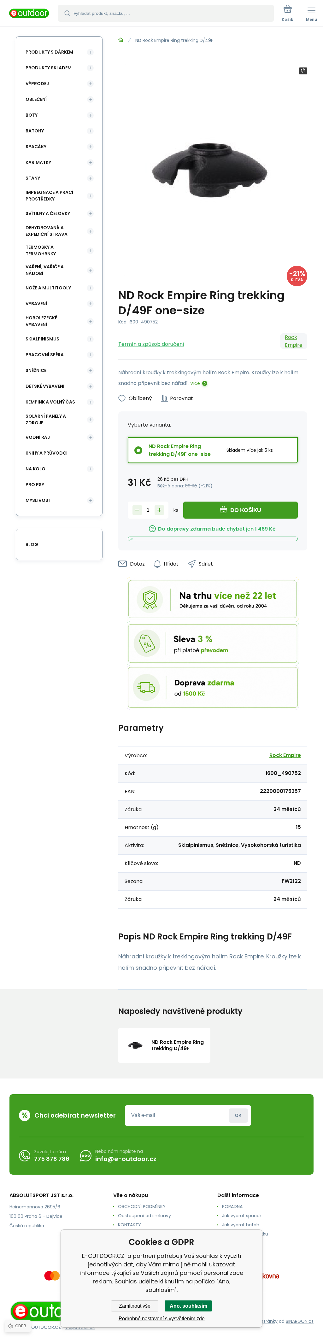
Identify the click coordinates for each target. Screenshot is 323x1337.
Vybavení (36, 303)
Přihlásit (238, 1115)
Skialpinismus (42, 339)
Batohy (35, 131)
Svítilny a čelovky (48, 213)
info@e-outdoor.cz (125, 1158)
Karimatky (38, 162)
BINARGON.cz (300, 1321)
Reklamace (234, 1243)
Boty (32, 115)
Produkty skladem (49, 68)
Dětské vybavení (45, 386)
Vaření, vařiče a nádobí (45, 270)
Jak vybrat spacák (242, 1215)
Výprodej (37, 83)
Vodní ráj (38, 437)
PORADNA (232, 1206)
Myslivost (38, 500)
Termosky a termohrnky (41, 250)
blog (32, 544)
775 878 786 (51, 1159)
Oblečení (36, 99)
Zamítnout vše (134, 1306)
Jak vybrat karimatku (245, 1234)
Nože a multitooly (48, 288)
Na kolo (35, 469)
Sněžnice (36, 370)
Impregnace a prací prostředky (49, 195)
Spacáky (36, 146)
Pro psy (35, 484)
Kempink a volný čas (50, 402)
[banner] (29, 14)
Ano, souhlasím (188, 1306)
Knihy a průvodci (47, 453)
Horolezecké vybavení (41, 321)
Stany (33, 178)
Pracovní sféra (45, 355)
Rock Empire (293, 341)
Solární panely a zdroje (46, 419)
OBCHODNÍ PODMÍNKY (142, 1206)
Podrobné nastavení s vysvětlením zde (162, 1318)
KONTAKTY (129, 1225)
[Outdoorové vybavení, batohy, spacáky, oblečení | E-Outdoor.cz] (120, 40)
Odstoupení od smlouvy (144, 1215)
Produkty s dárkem (49, 52)
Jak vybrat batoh (240, 1225)
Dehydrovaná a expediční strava (47, 230)
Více (195, 383)
